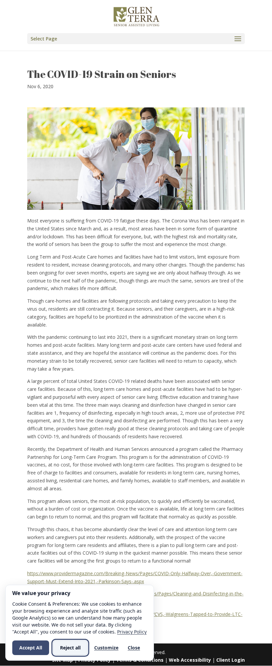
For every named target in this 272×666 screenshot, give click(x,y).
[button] (136, 38)
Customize (106, 647)
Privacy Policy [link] (132, 632)
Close (134, 647)
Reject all (70, 647)
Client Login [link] (230, 660)
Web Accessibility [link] (190, 660)
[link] (136, 16)
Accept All (30, 647)
